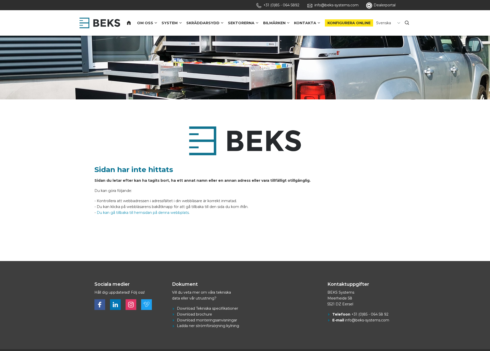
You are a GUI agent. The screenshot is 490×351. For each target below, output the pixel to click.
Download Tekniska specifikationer (207, 308)
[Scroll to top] (463, 331)
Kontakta (305, 23)
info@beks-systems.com (367, 320)
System (170, 23)
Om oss (145, 23)
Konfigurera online (349, 23)
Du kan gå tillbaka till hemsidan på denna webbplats (143, 212)
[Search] (407, 23)
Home (132, 23)
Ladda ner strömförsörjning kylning (208, 325)
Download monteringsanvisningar (207, 320)
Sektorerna (241, 23)
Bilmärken (274, 23)
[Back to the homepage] (99, 23)
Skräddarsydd (202, 23)
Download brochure (194, 314)
